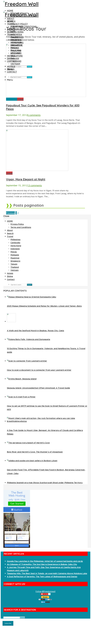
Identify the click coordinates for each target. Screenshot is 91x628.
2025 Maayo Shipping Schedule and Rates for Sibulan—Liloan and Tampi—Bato (44, 306)
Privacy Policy (19, 24)
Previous (10, 212)
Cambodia (15, 242)
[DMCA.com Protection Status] (45, 602)
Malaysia (14, 255)
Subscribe (8, 623)
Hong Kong (16, 32)
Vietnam (14, 270)
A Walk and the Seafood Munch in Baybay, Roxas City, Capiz (35, 330)
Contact (11, 279)
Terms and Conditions (20, 227)
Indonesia (16, 34)
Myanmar (15, 258)
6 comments (34, 115)
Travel (11, 34)
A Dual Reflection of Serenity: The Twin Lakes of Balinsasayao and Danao (42, 576)
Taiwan (13, 264)
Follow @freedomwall (45, 591)
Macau (13, 251)
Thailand (14, 267)
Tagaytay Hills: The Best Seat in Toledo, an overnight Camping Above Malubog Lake (47, 573)
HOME (10, 10)
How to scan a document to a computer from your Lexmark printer (39, 370)
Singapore (15, 261)
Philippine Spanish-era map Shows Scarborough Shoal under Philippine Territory (44, 482)
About (10, 18)
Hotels (10, 273)
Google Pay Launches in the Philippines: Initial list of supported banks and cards (45, 561)
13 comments (34, 185)
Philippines (11, 99)
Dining (10, 276)
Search (11, 32)
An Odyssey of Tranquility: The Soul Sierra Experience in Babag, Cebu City (42, 564)
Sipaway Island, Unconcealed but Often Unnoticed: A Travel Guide (38, 388)
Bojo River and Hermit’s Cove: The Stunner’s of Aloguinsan (35, 452)
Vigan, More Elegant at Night (25, 179)
